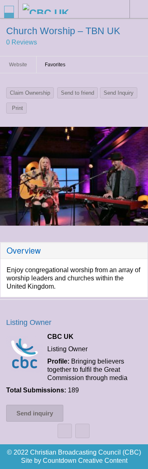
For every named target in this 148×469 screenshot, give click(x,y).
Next (137, 178)
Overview (24, 250)
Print (17, 108)
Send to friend (77, 93)
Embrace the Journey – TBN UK (65, 431)
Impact (82, 431)
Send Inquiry (119, 93)
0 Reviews (21, 42)
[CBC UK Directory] (57, 9)
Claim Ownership (30, 93)
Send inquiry (34, 413)
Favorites (55, 65)
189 (73, 390)
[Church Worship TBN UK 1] (74, 176)
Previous (10, 178)
